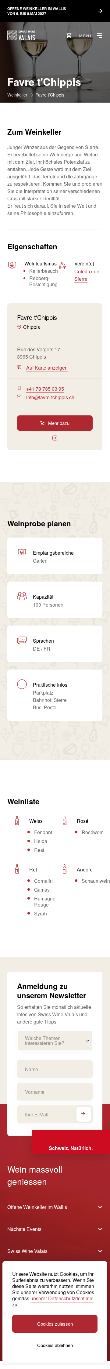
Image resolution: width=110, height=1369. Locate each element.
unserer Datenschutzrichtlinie (62, 1298)
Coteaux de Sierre (86, 275)
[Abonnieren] (83, 1114)
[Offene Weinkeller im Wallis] (21, 35)
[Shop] (69, 35)
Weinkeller (17, 95)
